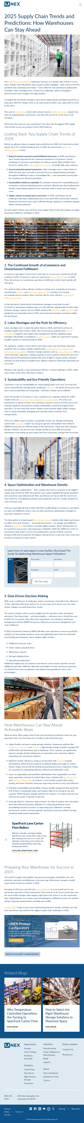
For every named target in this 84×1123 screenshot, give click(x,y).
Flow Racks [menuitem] (29, 1073)
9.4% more (51, 387)
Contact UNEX (10, 907)
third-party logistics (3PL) (39, 292)
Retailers (20, 292)
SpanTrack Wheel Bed (22, 780)
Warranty (75, 1108)
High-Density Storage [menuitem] (30, 1078)
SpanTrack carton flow (18, 747)
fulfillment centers (59, 111)
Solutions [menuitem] (28, 1065)
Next (78, 839)
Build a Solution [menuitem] (70, 1044)
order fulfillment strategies (40, 165)
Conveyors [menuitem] (28, 1083)
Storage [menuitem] (27, 1048)
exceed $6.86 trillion (59, 277)
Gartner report (43, 336)
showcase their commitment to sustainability (39, 399)
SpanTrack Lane (70, 777)
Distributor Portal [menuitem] (50, 1076)
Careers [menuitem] (46, 1080)
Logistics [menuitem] (47, 1062)
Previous (6, 839)
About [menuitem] (46, 1069)
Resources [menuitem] (68, 1054)
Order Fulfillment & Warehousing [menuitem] (51, 1053)
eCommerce (20, 111)
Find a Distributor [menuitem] (51, 1073)
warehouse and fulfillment (19, 81)
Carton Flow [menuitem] (29, 1069)
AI (51, 175)
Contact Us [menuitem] (68, 1049)
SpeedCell (69, 310)
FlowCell (60, 760)
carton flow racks (65, 351)
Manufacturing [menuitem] (49, 1048)
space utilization (43, 889)
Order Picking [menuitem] (30, 1052)
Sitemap (62, 1108)
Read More (12, 1027)
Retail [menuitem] (45, 1058)
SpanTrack (56, 310)
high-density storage (42, 520)
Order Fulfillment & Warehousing (22, 954)
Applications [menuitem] (30, 1044)
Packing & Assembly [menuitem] (28, 1057)
